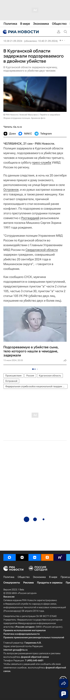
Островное (11, 189)
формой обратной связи (35, 657)
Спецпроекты (11, 582)
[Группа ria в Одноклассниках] (47, 557)
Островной (11, 381)
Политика (8, 577)
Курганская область (50, 375)
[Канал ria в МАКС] (9, 557)
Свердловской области (41, 250)
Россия (30, 375)
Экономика (39, 577)
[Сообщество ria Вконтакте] (35, 557)
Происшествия (13, 375)
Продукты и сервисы (49, 582)
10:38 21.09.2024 (12, 41)
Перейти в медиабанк (50, 115)
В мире (53, 577)
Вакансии (8, 596)
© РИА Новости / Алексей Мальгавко (20, 115)
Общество (24, 577)
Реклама (28, 582)
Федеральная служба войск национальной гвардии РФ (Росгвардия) (36, 386)
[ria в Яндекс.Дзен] (22, 557)
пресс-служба (41, 162)
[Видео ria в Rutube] (60, 557)
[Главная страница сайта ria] (20, 32)
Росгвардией (30, 218)
